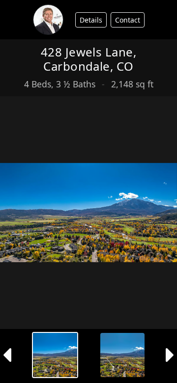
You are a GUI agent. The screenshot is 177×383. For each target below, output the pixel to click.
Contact (127, 20)
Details (91, 20)
